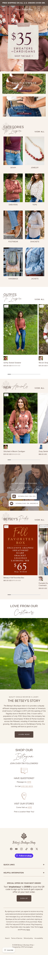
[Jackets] (34, 262)
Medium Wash (41, 447)
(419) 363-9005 (27, 786)
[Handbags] (13, 262)
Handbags (13, 279)
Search (7, 938)
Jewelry (35, 168)
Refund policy (28, 938)
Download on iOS (27, 496)
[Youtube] (16, 849)
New (15, 387)
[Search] (39, 10)
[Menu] (3, 9)
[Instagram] (21, 849)
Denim (13, 168)
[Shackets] (34, 225)
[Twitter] (37, 849)
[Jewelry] (34, 151)
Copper (5, 447)
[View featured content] (24, 35)
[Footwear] (13, 225)
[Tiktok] (26, 849)
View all (40, 132)
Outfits (12, 297)
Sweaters (13, 205)
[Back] (3, 2)
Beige (41, 579)
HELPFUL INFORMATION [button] (24, 873)
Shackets (34, 242)
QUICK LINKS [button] (24, 865)
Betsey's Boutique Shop (25, 945)
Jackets (34, 279)
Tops (35, 205)
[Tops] (34, 187)
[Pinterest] (32, 849)
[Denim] (13, 151)
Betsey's (16, 518)
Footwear (13, 242)
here (41, 927)
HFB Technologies (27, 947)
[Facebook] (11, 849)
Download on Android (27, 503)
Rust (5, 358)
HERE (29, 782)
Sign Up (24, 898)
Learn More (24, 734)
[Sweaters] (13, 187)
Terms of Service (16, 938)
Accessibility (38, 938)
